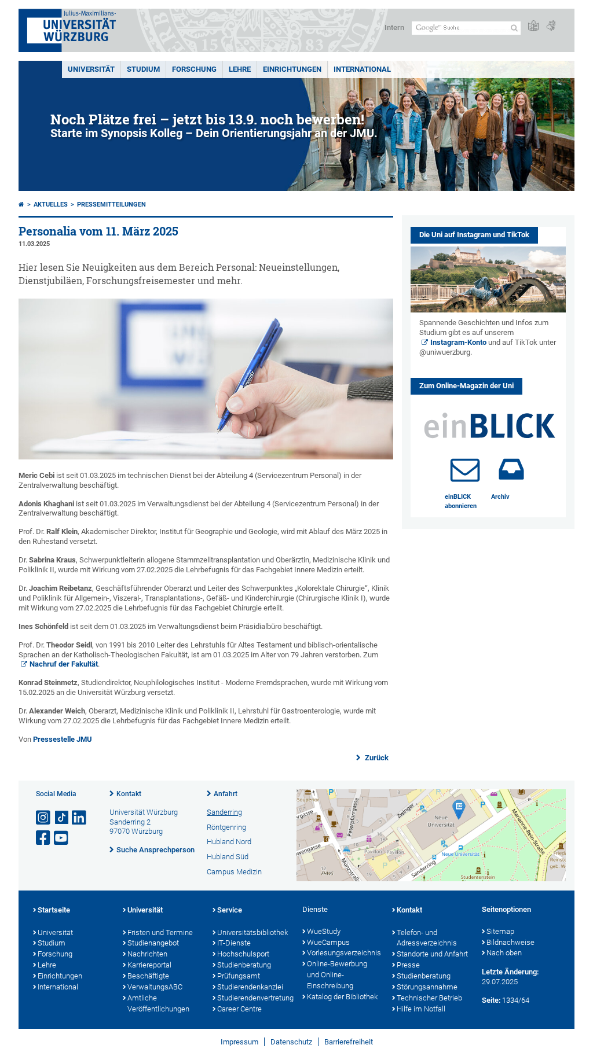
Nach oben (504, 952)
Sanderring (224, 812)
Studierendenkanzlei (250, 987)
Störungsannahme (427, 987)
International (362, 69)
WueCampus (328, 942)
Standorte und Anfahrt (432, 954)
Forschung (194, 69)
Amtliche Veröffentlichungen (158, 1003)
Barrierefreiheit (348, 1041)
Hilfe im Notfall (421, 1009)
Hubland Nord (229, 841)
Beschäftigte (148, 976)
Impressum (239, 1041)
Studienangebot (153, 943)
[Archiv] (511, 469)
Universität (91, 69)
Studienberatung (244, 965)
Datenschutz (291, 1041)
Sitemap (500, 931)
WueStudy (324, 931)
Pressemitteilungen (111, 204)
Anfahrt (225, 794)
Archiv (500, 497)
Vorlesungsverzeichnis (343, 952)
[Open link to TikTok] (62, 818)
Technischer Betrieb (429, 998)
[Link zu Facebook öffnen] (44, 838)
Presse (408, 965)
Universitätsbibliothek (252, 932)
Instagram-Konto (458, 342)
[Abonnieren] (465, 469)
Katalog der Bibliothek (342, 996)
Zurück (376, 757)
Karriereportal (149, 965)
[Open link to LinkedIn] (80, 818)
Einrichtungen (292, 69)
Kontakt (128, 794)
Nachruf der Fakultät (64, 664)
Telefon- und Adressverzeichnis (427, 938)
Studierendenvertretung (254, 998)
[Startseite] (21, 204)
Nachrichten (147, 954)
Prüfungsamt (238, 976)
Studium (143, 69)
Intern (394, 27)
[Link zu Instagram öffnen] (44, 818)
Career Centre (239, 1009)
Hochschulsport (243, 954)
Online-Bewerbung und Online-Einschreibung (337, 974)
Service (229, 910)
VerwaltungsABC (154, 987)
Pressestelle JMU (62, 739)
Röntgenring (226, 827)
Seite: (491, 1000)
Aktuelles (51, 204)
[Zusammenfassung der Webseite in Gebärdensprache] (550, 26)
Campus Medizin (234, 871)
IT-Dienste (234, 943)
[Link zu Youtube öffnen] (62, 838)
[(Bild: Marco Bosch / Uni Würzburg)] (206, 456)
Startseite (54, 910)
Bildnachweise (510, 942)
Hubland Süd (227, 856)
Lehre (240, 69)
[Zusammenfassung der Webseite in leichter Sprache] (533, 26)
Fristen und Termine (160, 932)
